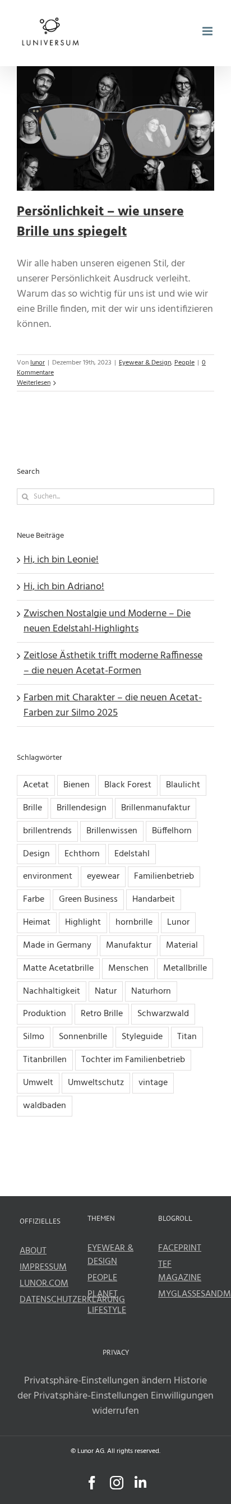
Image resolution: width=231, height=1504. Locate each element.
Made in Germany (57, 945)
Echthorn (82, 854)
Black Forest (127, 785)
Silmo (33, 1037)
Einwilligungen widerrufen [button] (153, 1403)
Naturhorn (151, 991)
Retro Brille (102, 1014)
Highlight (83, 922)
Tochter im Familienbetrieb (133, 1060)
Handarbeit (153, 899)
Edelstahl (132, 854)
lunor (37, 362)
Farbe (33, 899)
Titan (187, 1037)
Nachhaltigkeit (51, 991)
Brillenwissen (111, 831)
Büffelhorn (172, 831)
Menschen (128, 968)
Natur (106, 991)
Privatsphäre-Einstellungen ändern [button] (98, 1381)
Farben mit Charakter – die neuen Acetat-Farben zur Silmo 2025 (113, 705)
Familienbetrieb (164, 876)
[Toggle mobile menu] (208, 31)
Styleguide (142, 1037)
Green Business (88, 899)
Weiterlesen (33, 383)
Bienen (76, 785)
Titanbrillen (45, 1060)
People (184, 362)
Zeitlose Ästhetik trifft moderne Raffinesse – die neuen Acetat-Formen (113, 663)
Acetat (36, 785)
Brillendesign (82, 808)
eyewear (103, 876)
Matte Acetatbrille (58, 968)
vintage (153, 1083)
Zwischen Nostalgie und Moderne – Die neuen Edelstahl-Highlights (107, 621)
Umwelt (38, 1083)
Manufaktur (128, 945)
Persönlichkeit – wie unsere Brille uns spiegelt (100, 222)
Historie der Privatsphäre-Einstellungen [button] (112, 1388)
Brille (32, 808)
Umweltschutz (96, 1083)
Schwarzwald (163, 1014)
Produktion (44, 1014)
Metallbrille (185, 968)
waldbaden (44, 1106)
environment (47, 876)
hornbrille (134, 922)
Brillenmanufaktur (155, 808)
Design (36, 854)
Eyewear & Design (145, 362)
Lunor (178, 922)
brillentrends (47, 831)
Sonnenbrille (83, 1037)
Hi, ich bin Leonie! (61, 560)
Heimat (36, 922)
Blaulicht (183, 785)
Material (182, 945)
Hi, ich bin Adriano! (64, 587)
